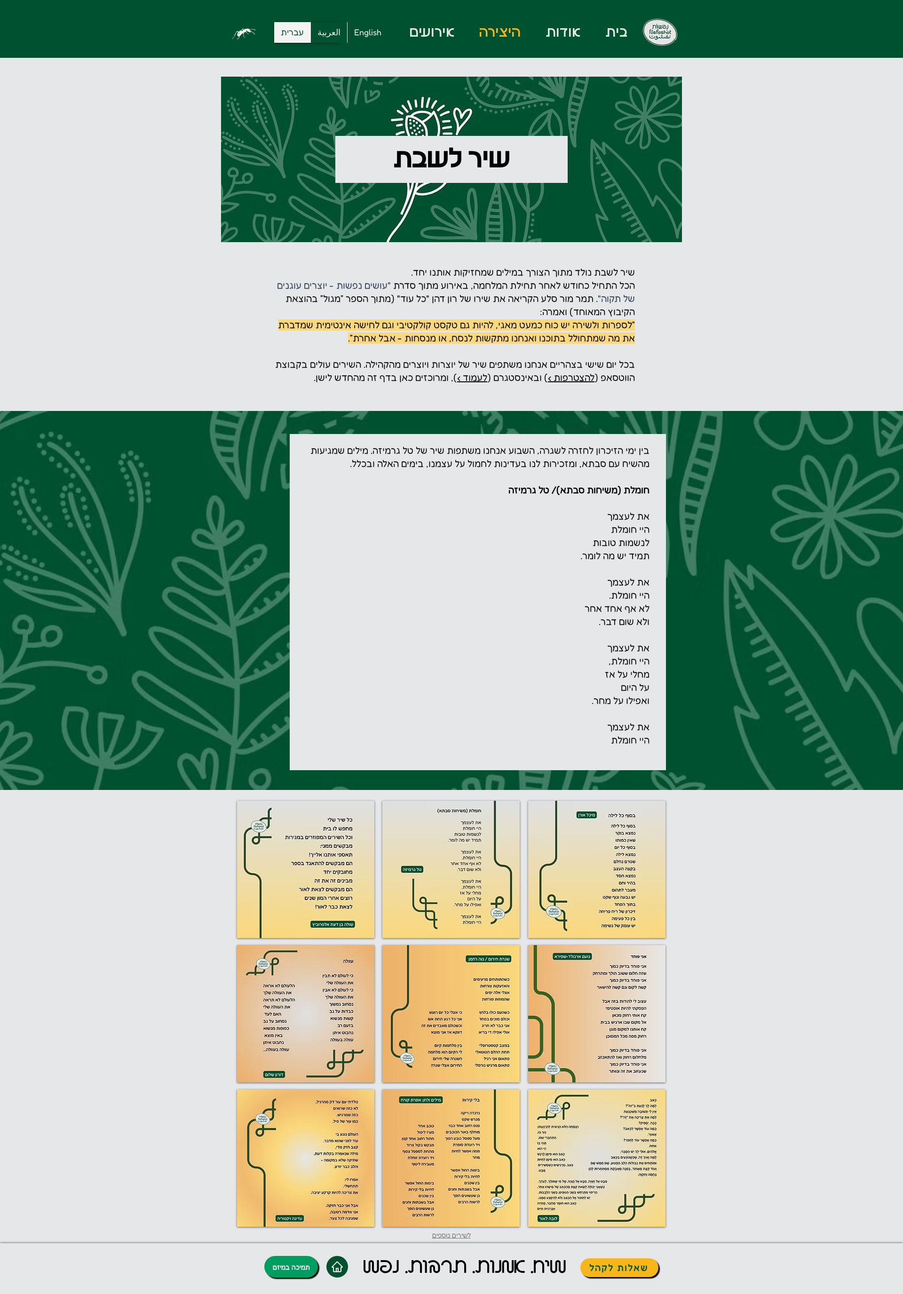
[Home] (337, 1267)
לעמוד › (472, 377)
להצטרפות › (571, 377)
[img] (306, 869)
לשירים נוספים (451, 1235)
